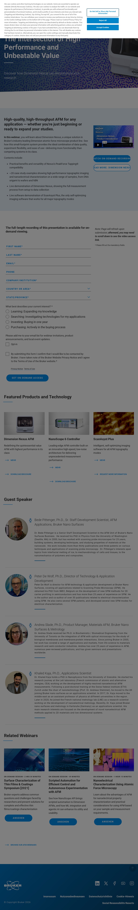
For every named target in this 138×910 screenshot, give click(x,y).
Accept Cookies (102, 27)
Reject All (102, 20)
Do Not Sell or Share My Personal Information (103, 12)
